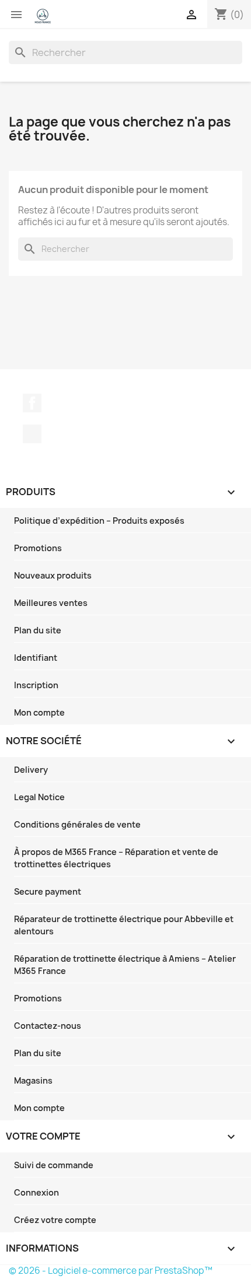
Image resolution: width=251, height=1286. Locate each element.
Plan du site (37, 630)
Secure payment (47, 891)
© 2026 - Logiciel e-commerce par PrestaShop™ (110, 1270)
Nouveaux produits (53, 575)
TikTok (32, 434)
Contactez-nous (47, 1025)
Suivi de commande (53, 1165)
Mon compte (39, 712)
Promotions (38, 547)
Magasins (33, 1080)
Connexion (36, 1192)
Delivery (31, 769)
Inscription (36, 685)
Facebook (32, 403)
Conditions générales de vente (77, 824)
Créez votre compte (55, 1219)
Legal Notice (39, 797)
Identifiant (35, 657)
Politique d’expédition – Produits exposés (99, 520)
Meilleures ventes (51, 602)
